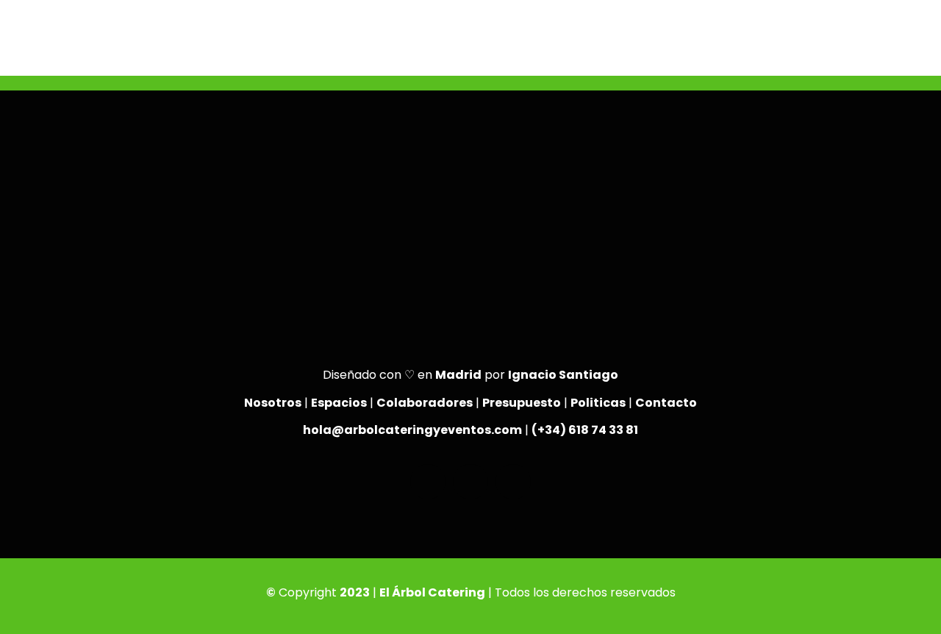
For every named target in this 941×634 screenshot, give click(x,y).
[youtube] (513, 481)
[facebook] (428, 481)
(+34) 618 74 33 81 (585, 429)
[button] (896, 51)
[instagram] (470, 481)
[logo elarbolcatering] (64, 12)
